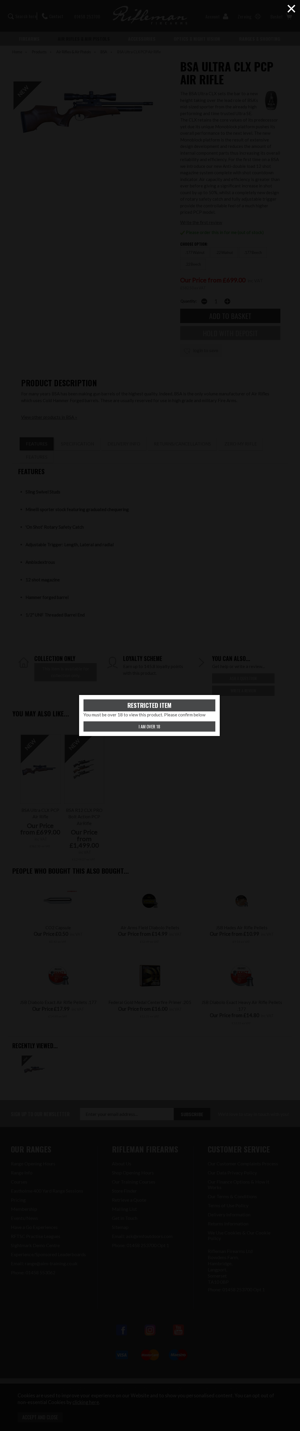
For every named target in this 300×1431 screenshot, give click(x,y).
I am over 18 (149, 726)
